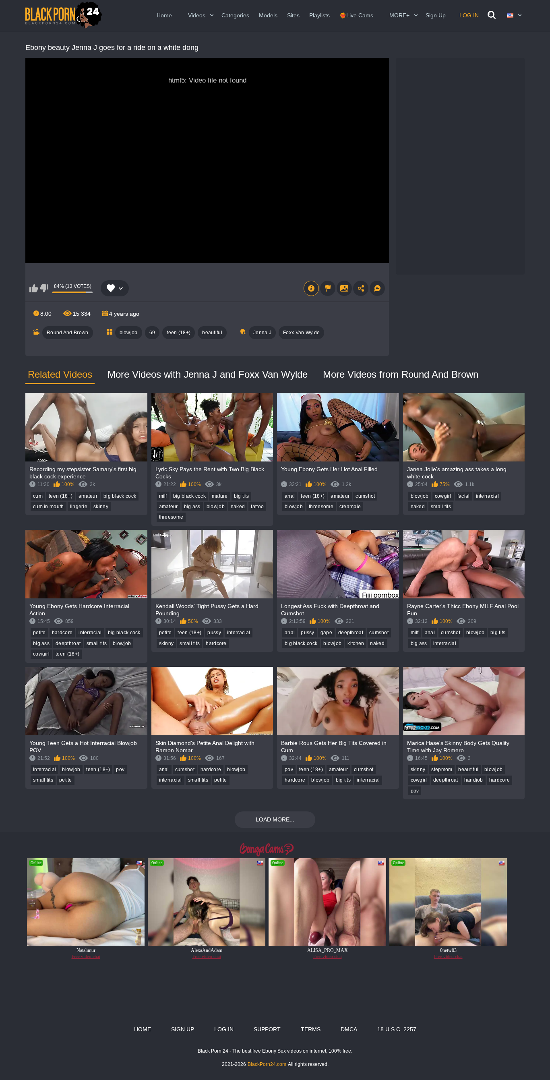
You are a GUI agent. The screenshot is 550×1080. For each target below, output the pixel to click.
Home (164, 15)
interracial (487, 496)
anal (290, 496)
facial (463, 496)
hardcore (62, 632)
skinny (100, 506)
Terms (310, 1029)
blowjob (129, 332)
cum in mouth (48, 506)
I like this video (33, 288)
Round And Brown (68, 332)
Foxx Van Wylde (301, 332)
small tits (441, 506)
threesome (171, 517)
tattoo (257, 506)
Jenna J (262, 332)
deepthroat (68, 643)
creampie (350, 506)
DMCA (349, 1029)
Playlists (319, 15)
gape (326, 632)
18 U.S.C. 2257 (396, 1029)
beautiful (212, 332)
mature (220, 496)
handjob (473, 780)
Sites (293, 15)
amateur (88, 496)
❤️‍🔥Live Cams (356, 15)
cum (38, 496)
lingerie (78, 506)
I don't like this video (44, 288)
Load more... (275, 819)
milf (163, 496)
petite (39, 632)
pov (120, 769)
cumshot (365, 496)
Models (268, 15)
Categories (235, 15)
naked (238, 506)
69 (152, 332)
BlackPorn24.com (267, 1064)
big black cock (119, 496)
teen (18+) (178, 332)
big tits (241, 496)
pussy (214, 632)
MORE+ (399, 15)
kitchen (355, 643)
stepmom (441, 769)
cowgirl (443, 496)
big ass (192, 506)
